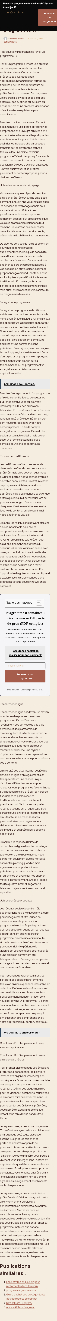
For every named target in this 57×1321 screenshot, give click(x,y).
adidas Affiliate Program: (20, 1307)
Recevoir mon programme (25, 676)
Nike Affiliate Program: (19, 1303)
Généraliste (10, 42)
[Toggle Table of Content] (37, 603)
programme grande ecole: (21, 1290)
